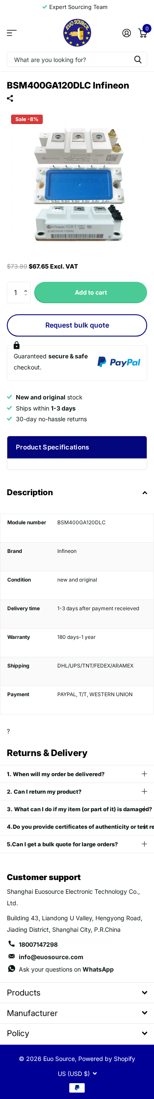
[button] (27, 285)
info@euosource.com (51, 956)
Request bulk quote (77, 325)
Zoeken (137, 59)
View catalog (12, 32)
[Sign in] (126, 33)
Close (77, 993)
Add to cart (91, 292)
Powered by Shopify (106, 1058)
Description (30, 492)
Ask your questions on (66, 969)
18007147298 (38, 944)
